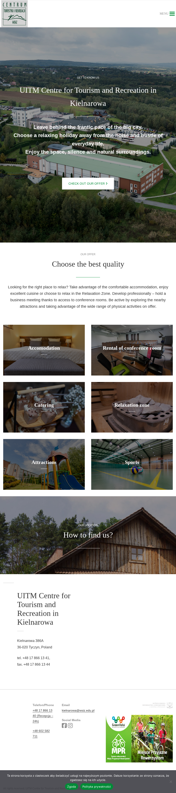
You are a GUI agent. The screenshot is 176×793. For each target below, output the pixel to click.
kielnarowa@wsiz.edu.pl (78, 710)
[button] (164, 13)
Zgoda (71, 786)
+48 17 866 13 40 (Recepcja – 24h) (43, 716)
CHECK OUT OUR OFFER (87, 183)
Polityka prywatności (96, 786)
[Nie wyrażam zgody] (170, 781)
